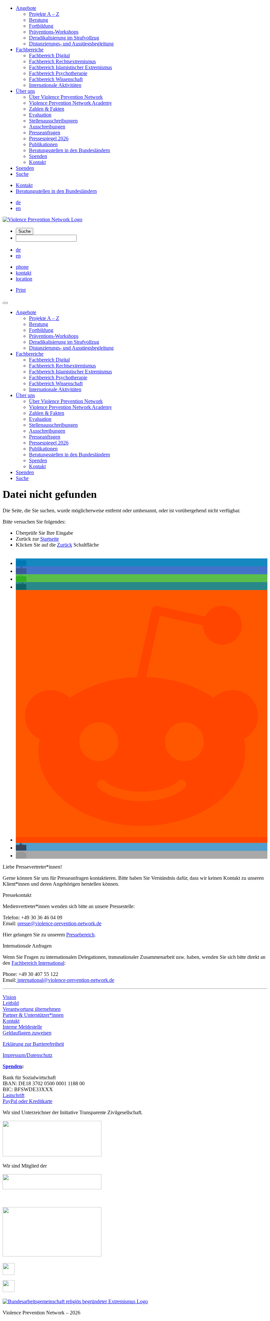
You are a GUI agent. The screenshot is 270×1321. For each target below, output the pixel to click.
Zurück (64, 545)
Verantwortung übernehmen (32, 1009)
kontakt (23, 273)
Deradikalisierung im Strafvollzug (64, 37)
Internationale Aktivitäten (55, 85)
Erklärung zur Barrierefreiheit (33, 1044)
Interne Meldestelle (22, 1027)
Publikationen (43, 144)
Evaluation (40, 115)
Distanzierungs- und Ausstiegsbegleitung (71, 43)
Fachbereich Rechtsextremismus (62, 61)
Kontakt (37, 162)
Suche (22, 174)
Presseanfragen (44, 132)
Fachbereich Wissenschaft (56, 79)
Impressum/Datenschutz (27, 1055)
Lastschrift (13, 1095)
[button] (21, 563)
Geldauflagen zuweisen (27, 1033)
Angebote (26, 8)
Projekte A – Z (44, 14)
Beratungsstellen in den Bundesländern (69, 150)
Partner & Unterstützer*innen (33, 1015)
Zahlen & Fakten (46, 109)
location (24, 279)
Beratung (38, 20)
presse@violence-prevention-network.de (59, 923)
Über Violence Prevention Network (66, 97)
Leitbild (11, 1003)
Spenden (38, 156)
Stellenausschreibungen (53, 120)
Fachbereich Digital (49, 55)
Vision (9, 997)
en (18, 208)
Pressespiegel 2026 (48, 138)
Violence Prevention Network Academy (70, 103)
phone (22, 267)
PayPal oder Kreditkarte (27, 1101)
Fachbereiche (29, 49)
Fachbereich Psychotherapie (58, 73)
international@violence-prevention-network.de (65, 980)
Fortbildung (41, 26)
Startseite (49, 539)
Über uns (25, 91)
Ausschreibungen (47, 126)
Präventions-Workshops (53, 32)
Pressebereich (80, 934)
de (18, 202)
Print (21, 290)
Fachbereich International (38, 963)
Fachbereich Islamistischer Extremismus (70, 67)
